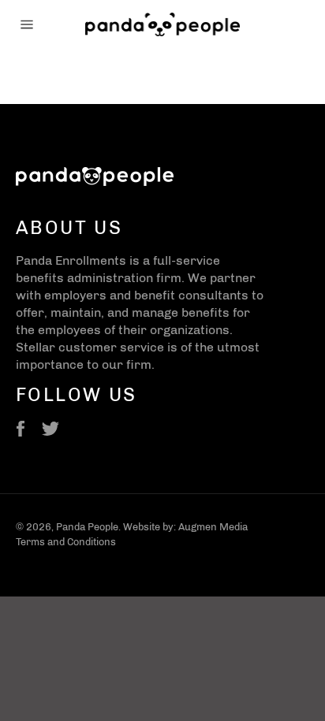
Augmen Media (213, 527)
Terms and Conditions (66, 542)
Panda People (87, 527)
